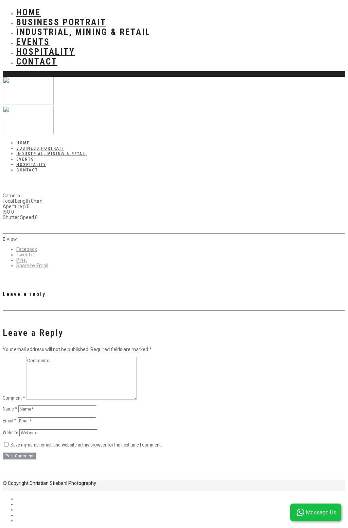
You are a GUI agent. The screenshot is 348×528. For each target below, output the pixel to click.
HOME (28, 12)
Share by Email (32, 265)
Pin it (21, 260)
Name (10, 409)
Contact (36, 62)
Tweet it (25, 254)
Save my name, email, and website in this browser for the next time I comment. (86, 445)
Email (10, 420)
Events (33, 42)
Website (10, 432)
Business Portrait (61, 22)
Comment (14, 398)
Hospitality (45, 52)
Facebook (26, 249)
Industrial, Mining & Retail (83, 32)
